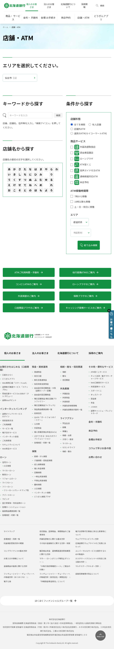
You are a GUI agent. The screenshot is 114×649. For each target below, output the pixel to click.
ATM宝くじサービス (99, 372)
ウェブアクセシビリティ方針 (87, 539)
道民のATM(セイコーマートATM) (90, 133)
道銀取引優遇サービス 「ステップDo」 (15, 388)
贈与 (64, 376)
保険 (34, 451)
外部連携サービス (98, 386)
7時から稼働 (80, 196)
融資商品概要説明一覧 (11, 511)
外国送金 (66, 393)
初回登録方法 (7, 420)
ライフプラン (67, 418)
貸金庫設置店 (86, 152)
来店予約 (84, 182)
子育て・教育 (67, 439)
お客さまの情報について (14, 558)
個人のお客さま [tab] (12, 353)
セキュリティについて (11, 444)
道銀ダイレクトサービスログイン (12, 415)
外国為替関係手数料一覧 (72, 409)
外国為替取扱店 (88, 146)
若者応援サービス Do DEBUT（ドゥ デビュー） (15, 394)
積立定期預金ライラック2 (44, 405)
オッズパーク (96, 394)
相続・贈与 (66, 451)
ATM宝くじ (85, 164)
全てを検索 (79, 124)
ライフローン (7, 482)
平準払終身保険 (40, 480)
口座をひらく (7, 374)
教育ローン (6, 474)
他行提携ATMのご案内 (83, 272)
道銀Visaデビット (9, 400)
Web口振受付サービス (100, 382)
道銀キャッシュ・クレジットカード (101, 412)
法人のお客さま (49, 5)
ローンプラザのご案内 (83, 284)
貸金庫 (93, 398)
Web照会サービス (9, 448)
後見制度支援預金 (41, 384)
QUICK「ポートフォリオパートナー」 (45, 418)
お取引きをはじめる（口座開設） (14, 368)
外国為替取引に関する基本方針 (52, 539)
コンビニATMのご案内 (27, 284)
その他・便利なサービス (101, 366)
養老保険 (37, 484)
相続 (64, 372)
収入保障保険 (39, 464)
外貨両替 (66, 401)
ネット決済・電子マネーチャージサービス (101, 377)
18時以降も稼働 (82, 201)
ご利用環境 (6, 440)
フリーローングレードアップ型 (16, 490)
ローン (3, 457)
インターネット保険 (42, 492)
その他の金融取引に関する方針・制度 (54, 543)
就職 (64, 427)
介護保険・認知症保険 (43, 460)
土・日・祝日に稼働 (84, 207)
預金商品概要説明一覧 (43, 409)
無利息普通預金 (40, 380)
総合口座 (37, 376)
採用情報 (84, 5)
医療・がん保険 (40, 456)
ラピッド (5, 499)
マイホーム (66, 443)
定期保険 (37, 472)
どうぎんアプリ (8, 378)
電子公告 (7, 581)
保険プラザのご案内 (84, 296)
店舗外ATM (79, 128)
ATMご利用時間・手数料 (27, 272)
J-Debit (94, 406)
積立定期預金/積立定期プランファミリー (45, 400)
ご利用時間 (6, 424)
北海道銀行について (68, 5)
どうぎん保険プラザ (42, 496)
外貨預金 (37, 428)
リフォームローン (9, 478)
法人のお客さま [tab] (40, 353)
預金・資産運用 (40, 366)
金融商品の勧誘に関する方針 (15, 566)
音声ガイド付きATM (90, 170)
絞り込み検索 (90, 245)
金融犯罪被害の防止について (87, 573)
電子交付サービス (9, 432)
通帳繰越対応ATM (89, 176)
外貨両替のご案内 (27, 296)
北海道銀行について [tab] (68, 353)
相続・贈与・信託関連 (71, 366)
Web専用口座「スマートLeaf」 (15, 383)
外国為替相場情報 (69, 405)
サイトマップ (9, 531)
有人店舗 (96, 124)
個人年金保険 (39, 468)
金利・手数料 (95, 421)
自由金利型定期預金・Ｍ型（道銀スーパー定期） (45, 389)
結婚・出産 (66, 435)
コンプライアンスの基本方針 (15, 551)
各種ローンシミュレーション (14, 507)
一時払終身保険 (40, 476)
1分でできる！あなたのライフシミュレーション (45, 437)
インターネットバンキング (13, 408)
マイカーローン (8, 470)
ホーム (5, 27)
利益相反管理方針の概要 (14, 543)
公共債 (37, 424)
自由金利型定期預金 (42, 394)
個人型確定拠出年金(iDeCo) (45, 432)
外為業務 (64, 388)
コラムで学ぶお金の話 (100, 448)
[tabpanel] (57, 439)
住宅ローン (6, 462)
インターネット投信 (10, 436)
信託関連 (66, 380)
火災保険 (7, 465)
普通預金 (37, 372)
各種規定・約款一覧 (10, 515)
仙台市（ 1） (11, 77)
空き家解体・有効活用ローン (14, 503)
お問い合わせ (95, 457)
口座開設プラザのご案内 (27, 307)
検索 (58, 115)
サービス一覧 (7, 428)
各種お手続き (95, 439)
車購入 (65, 431)
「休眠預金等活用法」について (52, 581)
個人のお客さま (31, 5)
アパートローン (8, 495)
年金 (92, 402)
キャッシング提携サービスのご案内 (83, 307)
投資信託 (37, 413)
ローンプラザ (86, 158)
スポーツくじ (96, 390)
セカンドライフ (68, 447)
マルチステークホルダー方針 (87, 566)
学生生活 (66, 423)
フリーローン (7, 486)
